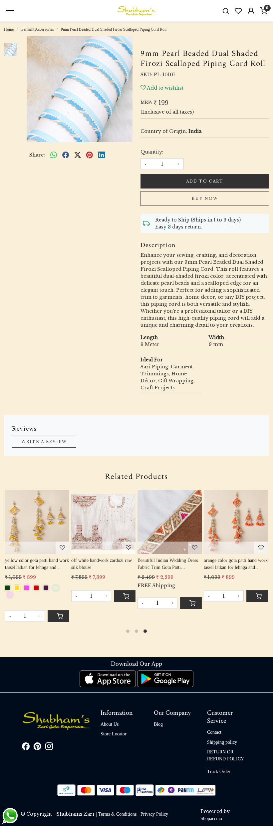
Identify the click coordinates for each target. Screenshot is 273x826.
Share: (37, 155)
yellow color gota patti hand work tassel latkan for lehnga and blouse (37, 564)
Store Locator (114, 733)
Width (216, 337)
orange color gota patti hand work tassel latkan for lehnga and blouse (236, 564)
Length (149, 337)
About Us (110, 724)
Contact (214, 732)
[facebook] (66, 155)
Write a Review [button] (44, 441)
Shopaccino (211, 818)
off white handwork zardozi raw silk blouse (101, 564)
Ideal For (151, 360)
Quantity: (151, 152)
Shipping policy (222, 742)
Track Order (218, 771)
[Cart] (191, 603)
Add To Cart (204, 181)
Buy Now (205, 198)
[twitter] (78, 155)
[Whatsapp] (54, 155)
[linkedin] (102, 155)
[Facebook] (26, 747)
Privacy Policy (154, 814)
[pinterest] (90, 155)
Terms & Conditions (117, 814)
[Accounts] (251, 11)
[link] (225, 11)
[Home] (136, 11)
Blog (158, 724)
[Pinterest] (37, 747)
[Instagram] (49, 747)
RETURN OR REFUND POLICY (225, 755)
